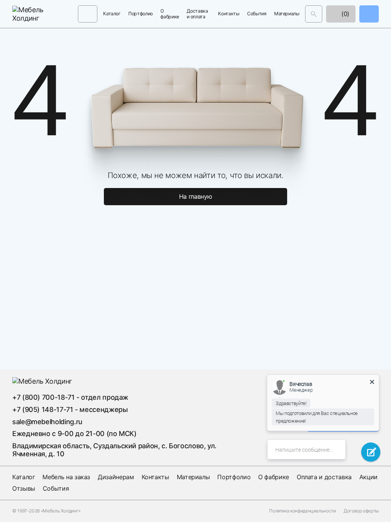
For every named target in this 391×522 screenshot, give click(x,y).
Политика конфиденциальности (302, 511)
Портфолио (140, 13)
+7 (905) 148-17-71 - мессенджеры (70, 409)
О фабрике (169, 13)
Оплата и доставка (324, 477)
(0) (344, 14)
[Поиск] (313, 14)
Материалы (286, 13)
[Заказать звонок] (369, 14)
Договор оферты (361, 511)
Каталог (111, 13)
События (256, 13)
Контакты (228, 13)
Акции (368, 477)
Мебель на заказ (66, 477)
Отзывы (23, 488)
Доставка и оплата (197, 13)
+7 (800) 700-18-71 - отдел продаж (70, 397)
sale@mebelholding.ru (47, 422)
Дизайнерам (116, 477)
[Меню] (87, 14)
